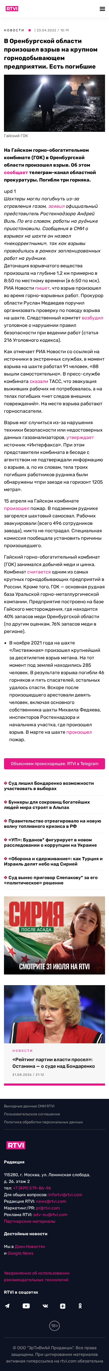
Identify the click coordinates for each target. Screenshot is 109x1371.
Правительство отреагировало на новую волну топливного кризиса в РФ (52, 823)
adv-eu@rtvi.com (50, 1214)
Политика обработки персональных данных (43, 1122)
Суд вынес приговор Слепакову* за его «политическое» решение (51, 880)
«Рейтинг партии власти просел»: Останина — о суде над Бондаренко (53, 1063)
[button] (103, 8)
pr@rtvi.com (48, 1207)
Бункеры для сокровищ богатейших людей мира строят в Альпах (47, 804)
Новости (14, 30)
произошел (16, 508)
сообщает (16, 172)
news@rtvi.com (51, 1201)
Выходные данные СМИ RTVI (29, 1106)
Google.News (20, 1253)
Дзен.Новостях (30, 1246)
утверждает (80, 437)
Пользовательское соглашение (32, 1114)
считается (39, 572)
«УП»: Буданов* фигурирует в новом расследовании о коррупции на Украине (50, 842)
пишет (42, 288)
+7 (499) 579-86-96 (32, 1188)
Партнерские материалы (29, 1221)
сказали (39, 381)
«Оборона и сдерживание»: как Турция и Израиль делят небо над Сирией (53, 861)
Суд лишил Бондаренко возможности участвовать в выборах (49, 786)
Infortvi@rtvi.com (65, 1194)
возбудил (92, 318)
